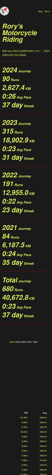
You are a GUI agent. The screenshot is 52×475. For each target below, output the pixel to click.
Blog (40, 11)
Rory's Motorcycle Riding (19, 32)
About (47, 11)
